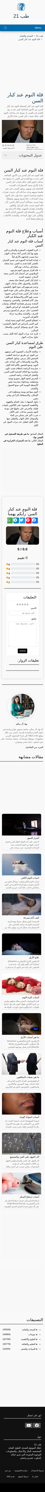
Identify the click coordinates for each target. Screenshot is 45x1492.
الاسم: (33, 608)
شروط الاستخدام (37, 1471)
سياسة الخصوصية (21, 1471)
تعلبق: (33, 618)
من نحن (8, 1471)
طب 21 (39, 36)
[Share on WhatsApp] (10, 520)
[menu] (5, 27)
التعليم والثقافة (28, 1344)
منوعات (31, 1334)
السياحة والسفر (28, 1349)
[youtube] (28, 1425)
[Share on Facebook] (35, 520)
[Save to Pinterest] (29, 520)
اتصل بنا (35, 1477)
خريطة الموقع (23, 1477)
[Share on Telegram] (16, 520)
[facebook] (37, 1425)
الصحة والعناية (28, 1329)
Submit (22, 651)
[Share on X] (22, 520)
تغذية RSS (11, 1477)
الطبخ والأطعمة (28, 1339)
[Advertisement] (22, 64)
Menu (38, 27)
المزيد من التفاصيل (34, 747)
